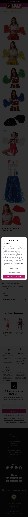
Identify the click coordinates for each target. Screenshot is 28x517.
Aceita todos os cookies (14, 276)
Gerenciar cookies (14, 268)
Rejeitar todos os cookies (14, 272)
